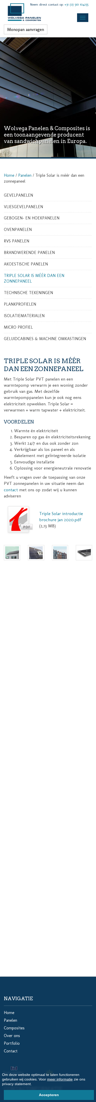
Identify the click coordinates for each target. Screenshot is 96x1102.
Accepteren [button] (49, 1095)
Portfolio (12, 1043)
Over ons (12, 1035)
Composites (14, 1028)
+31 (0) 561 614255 (76, 4)
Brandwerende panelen (29, 252)
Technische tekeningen (28, 292)
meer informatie (60, 1079)
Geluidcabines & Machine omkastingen (45, 338)
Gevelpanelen (18, 195)
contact (11, 489)
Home (9, 175)
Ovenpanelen (18, 229)
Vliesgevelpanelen (23, 206)
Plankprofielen (20, 304)
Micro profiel (18, 327)
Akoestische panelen (26, 264)
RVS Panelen (16, 241)
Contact (10, 1051)
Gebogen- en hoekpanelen (31, 218)
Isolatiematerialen (24, 315)
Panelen (24, 175)
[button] (33, 1084)
